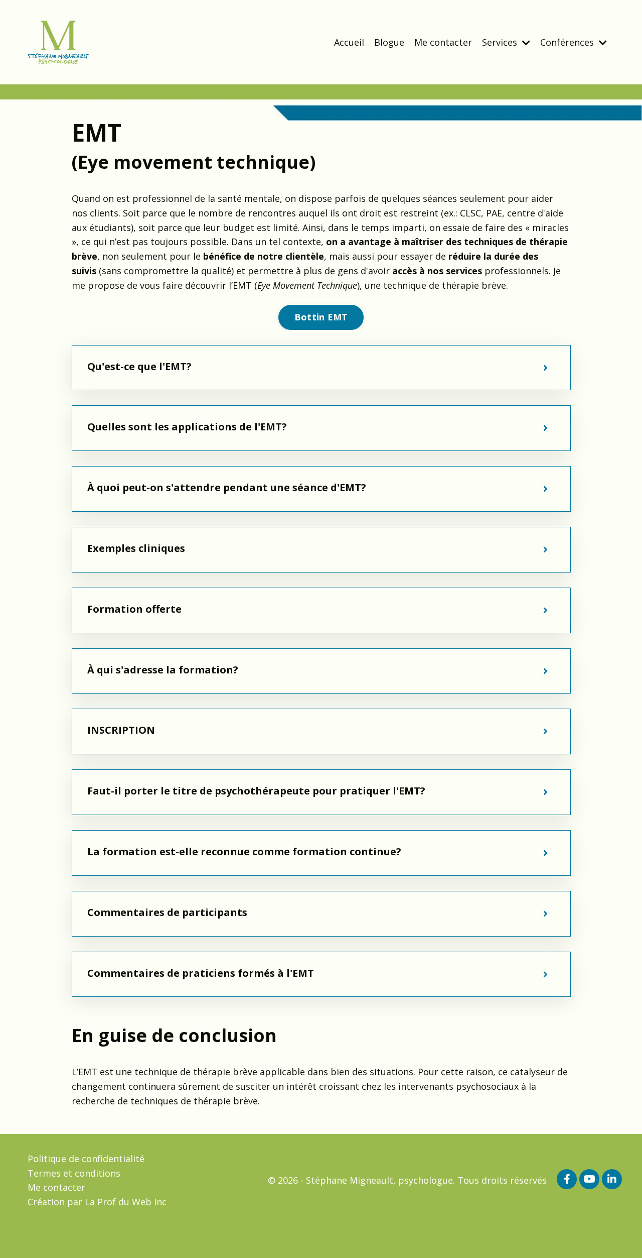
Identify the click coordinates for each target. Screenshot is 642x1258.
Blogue (389, 42)
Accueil (349, 42)
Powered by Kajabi (591, 1232)
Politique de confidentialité (86, 1159)
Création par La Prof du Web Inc (97, 1202)
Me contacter (443, 42)
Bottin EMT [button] (321, 317)
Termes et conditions (74, 1173)
